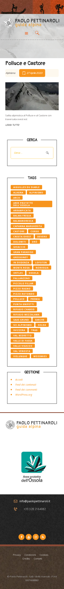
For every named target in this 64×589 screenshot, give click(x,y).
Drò (34, 241)
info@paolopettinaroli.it (34, 501)
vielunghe (20, 356)
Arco (16, 197)
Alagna (18, 192)
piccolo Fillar (23, 283)
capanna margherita (27, 226)
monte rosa (21, 267)
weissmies (40, 356)
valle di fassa (22, 340)
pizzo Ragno (22, 288)
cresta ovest (22, 236)
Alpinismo (10, 73)
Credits (26, 558)
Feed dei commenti (26, 389)
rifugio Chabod (24, 309)
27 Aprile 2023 (34, 73)
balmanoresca (23, 220)
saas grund (21, 319)
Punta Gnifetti (23, 304)
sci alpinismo (22, 325)
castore (19, 231)
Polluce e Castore (25, 63)
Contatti (38, 558)
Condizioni (30, 554)
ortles (18, 272)
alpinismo (36, 192)
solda (42, 325)
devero (42, 236)
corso (35, 231)
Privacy (17, 554)
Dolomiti (19, 241)
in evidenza (21, 262)
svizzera (19, 330)
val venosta (21, 351)
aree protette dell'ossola (23, 204)
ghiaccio (19, 247)
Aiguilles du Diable (26, 187)
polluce (19, 299)
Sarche (39, 319)
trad (34, 330)
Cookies (44, 554)
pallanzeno (21, 278)
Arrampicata (22, 210)
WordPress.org (23, 394)
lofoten (41, 262)
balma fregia (22, 215)
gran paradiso (23, 252)
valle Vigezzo (22, 345)
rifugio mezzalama (26, 314)
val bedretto (22, 335)
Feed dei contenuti (25, 384)
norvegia (42, 267)
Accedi (19, 379)
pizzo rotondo (23, 293)
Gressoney (20, 257)
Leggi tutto (12, 125)
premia (35, 299)
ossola (34, 272)
